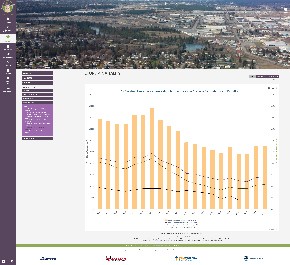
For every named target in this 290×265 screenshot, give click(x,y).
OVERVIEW (26, 73)
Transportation (8, 91)
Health (8, 65)
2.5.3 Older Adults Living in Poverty (38, 114)
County (276, 80)
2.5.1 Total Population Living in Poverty (36, 110)
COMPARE (26, 83)
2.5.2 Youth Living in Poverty (35, 112)
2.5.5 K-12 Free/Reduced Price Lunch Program (38, 121)
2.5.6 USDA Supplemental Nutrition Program (38, 124)
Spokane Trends (8, 14)
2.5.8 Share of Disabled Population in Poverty (38, 132)
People (8, 22)
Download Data (274, 76)
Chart (252, 76)
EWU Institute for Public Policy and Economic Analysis (153, 245)
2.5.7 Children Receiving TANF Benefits (36, 128)
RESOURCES (27, 78)
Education (8, 49)
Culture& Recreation (8, 31)
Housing (8, 73)
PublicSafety (8, 82)
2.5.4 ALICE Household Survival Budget (36, 117)
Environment (8, 57)
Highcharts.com (186, 236)
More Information (262, 76)
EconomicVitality (8, 41)
